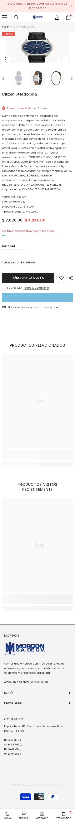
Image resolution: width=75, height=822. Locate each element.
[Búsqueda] (16, 17)
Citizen (21, 196)
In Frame (57, 785)
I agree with (14, 288)
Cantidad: (8, 246)
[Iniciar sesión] (57, 17)
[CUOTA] (70, 278)
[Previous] (61, 59)
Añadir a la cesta (28, 278)
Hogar (5, 26)
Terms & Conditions (36, 288)
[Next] (68, 59)
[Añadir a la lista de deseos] (61, 278)
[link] (37, 457)
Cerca (71, 6)
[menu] (4, 17)
